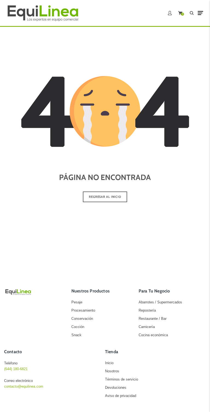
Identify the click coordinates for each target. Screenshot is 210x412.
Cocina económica (153, 335)
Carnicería (147, 327)
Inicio (109, 363)
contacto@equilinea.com (23, 386)
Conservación (82, 319)
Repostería (147, 310)
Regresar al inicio (105, 197)
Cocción (77, 327)
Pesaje (76, 302)
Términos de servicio (121, 379)
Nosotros (112, 371)
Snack (76, 335)
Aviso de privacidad (120, 396)
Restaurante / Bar (153, 319)
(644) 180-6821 (16, 369)
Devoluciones (115, 387)
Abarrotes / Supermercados (160, 302)
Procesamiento (83, 310)
